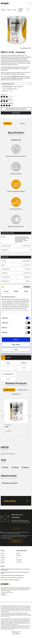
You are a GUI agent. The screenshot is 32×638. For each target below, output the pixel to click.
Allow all (16, 339)
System (2, 559)
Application (22, 123)
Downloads (3, 557)
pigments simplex (9, 390)
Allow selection (16, 344)
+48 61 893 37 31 (3, 593)
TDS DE (26, 467)
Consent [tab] (5, 291)
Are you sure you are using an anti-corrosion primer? (12, 575)
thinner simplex (16, 394)
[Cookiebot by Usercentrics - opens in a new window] (23, 287)
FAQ (17, 557)
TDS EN (16, 467)
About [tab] (26, 291)
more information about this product (16, 109)
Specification (8, 123)
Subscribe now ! (16, 541)
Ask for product (16, 113)
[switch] (28, 323)
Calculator (18, 555)
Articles (18, 553)
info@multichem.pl (4, 595)
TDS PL (6, 467)
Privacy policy (19, 562)
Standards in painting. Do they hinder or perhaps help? (12, 577)
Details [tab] (16, 291)
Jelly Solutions (18, 633)
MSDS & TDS (3, 562)
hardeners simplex (22, 390)
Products (3, 553)
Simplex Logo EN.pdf (10, 483)
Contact (2, 555)
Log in (2, 453)
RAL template (19, 559)
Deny (16, 349)
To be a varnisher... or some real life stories (10, 579)
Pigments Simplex (8, 424)
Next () (26, 48)
